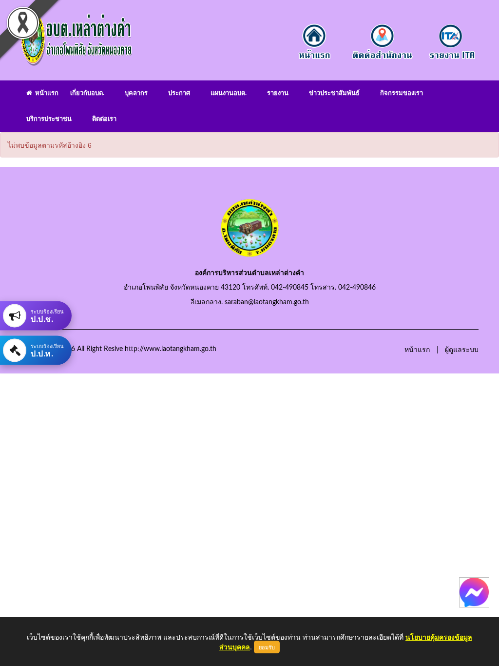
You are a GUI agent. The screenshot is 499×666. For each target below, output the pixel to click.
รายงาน (277, 93)
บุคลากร (136, 93)
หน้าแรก (45, 93)
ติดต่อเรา (104, 119)
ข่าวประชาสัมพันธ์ (334, 93)
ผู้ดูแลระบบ (462, 350)
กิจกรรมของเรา (401, 93)
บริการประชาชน (49, 119)
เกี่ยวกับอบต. (87, 93)
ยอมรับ (267, 647)
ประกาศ (179, 93)
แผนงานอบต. (229, 93)
